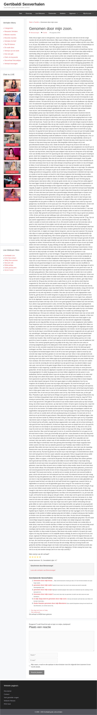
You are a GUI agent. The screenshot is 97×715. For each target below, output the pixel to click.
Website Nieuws (9, 701)
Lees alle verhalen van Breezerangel (43, 570)
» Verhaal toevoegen (10, 64)
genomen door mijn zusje (43, 589)
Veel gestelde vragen (11, 697)
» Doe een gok (8, 54)
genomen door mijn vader (43, 585)
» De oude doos (8, 47)
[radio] (30, 557)
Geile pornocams (10, 268)
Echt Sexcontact (10, 258)
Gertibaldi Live (9, 255)
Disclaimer (7, 691)
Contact (6, 694)
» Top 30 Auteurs (9, 44)
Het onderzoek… (36, 612)
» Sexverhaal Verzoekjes (12, 60)
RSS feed (7, 704)
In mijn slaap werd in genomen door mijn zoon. (50, 599)
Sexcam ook (8, 263)
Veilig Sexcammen (11, 260)
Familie (36, 22)
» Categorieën (8, 28)
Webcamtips (8, 265)
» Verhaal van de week (11, 51)
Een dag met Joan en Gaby (39, 610)
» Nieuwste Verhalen (10, 31)
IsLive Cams (8, 270)
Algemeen (72, 13)
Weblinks (63, 13)
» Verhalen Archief (9, 41)
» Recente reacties (9, 38)
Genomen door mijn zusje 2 (43, 594)
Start (20, 13)
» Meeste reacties (9, 35)
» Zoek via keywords (10, 57)
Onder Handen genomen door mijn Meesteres (50, 603)
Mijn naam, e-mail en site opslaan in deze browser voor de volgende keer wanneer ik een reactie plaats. (61, 666)
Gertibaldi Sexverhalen (24, 4)
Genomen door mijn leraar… (44, 580)
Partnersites (52, 13)
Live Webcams (40, 13)
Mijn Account (87, 13)
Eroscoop (29, 13)
